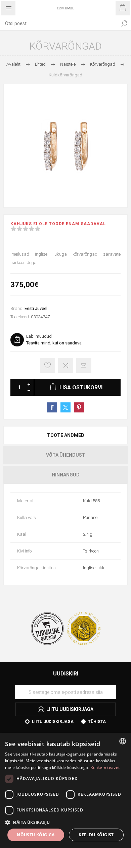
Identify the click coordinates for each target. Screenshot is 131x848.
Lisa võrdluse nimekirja (65, 365)
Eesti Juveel (36, 308)
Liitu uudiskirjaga (53, 721)
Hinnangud (66, 474)
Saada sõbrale (83, 365)
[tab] (65, 435)
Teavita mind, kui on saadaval (54, 342)
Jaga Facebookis (52, 407)
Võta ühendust (65, 455)
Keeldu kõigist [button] (96, 835)
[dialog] (65, 790)
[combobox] (59, 23)
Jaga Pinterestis (79, 407)
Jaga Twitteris (65, 407)
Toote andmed (65, 435)
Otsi (124, 23)
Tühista (97, 721)
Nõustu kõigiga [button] (36, 835)
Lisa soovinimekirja (47, 365)
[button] (65, 822)
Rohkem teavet (105, 767)
